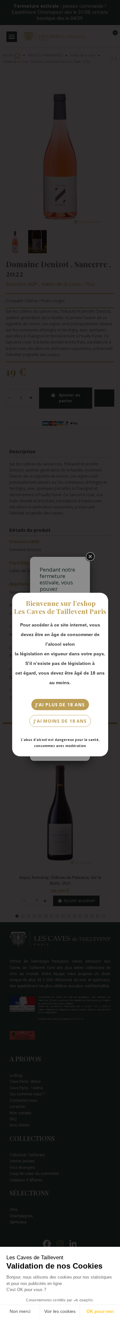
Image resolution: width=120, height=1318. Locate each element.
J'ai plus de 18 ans (59, 705)
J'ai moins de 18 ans (60, 721)
